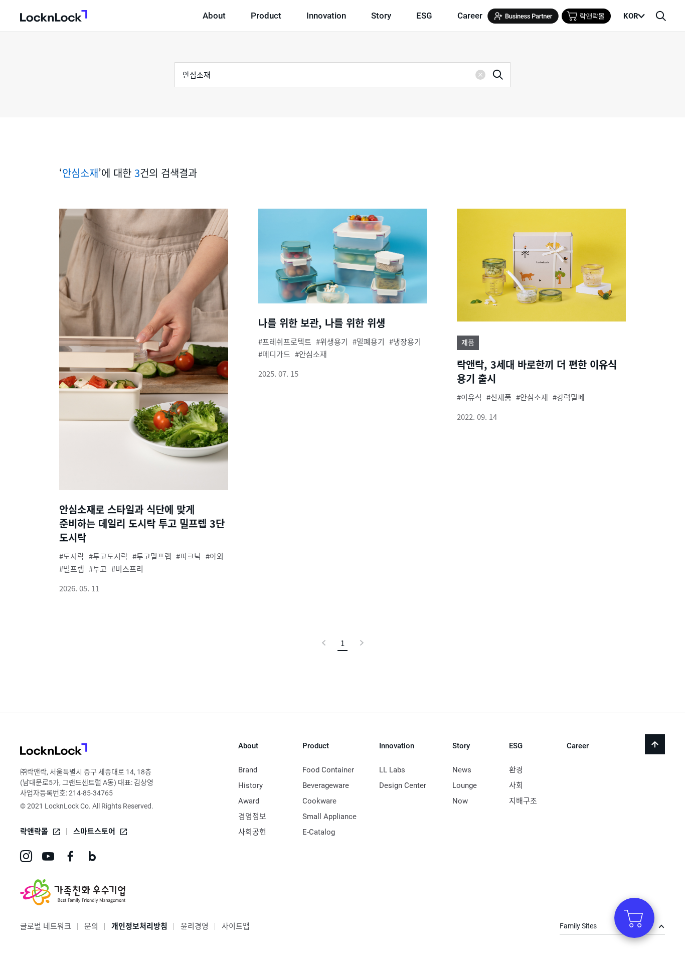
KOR (630, 16)
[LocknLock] (53, 750)
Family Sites (578, 926)
